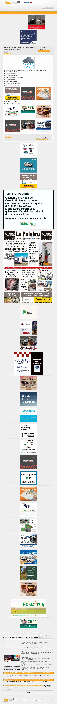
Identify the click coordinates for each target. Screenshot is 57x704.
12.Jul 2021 (9, 689)
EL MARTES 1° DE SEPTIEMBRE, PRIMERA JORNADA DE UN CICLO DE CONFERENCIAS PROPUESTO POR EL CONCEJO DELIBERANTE (35, 655)
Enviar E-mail (46, 51)
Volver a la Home (7, 53)
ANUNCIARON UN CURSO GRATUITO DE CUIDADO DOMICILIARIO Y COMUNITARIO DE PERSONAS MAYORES (35, 662)
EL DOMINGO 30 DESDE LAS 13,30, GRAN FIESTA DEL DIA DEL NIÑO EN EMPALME (22, 637)
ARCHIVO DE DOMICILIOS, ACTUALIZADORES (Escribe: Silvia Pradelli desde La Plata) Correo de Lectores (28, 675)
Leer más (28, 639)
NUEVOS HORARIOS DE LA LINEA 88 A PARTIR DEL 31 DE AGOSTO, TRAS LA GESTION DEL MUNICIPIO (36, 668)
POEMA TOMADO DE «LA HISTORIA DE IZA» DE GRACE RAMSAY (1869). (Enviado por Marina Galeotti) (27, 681)
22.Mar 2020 (9, 683)
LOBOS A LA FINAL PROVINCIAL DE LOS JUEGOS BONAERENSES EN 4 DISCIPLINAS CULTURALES (25, 635)
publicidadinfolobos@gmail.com (35, 700)
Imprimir (40, 51)
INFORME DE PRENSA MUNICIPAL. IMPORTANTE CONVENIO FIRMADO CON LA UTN (22, 632)
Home (5, 12)
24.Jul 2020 (9, 676)
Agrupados (43, 12)
